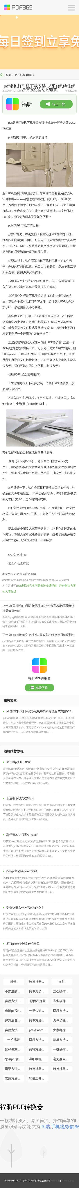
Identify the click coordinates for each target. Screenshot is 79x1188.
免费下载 (42, 687)
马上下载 (58, 104)
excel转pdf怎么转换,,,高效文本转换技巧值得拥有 (43, 634)
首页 (8, 75)
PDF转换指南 (23, 75)
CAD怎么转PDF (17, 554)
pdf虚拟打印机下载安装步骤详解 (37, 585)
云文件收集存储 (18, 563)
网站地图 (55, 1180)
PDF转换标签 (67, 1180)
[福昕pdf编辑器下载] (39, 42)
